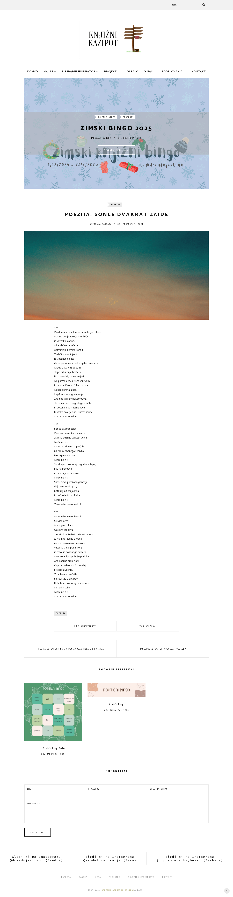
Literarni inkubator (78, 71)
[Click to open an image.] (116, 275)
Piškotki (114, 877)
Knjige (48, 71)
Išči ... (175, 4)
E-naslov (95, 789)
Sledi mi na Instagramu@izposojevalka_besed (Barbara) (190, 858)
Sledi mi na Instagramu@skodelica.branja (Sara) (109, 858)
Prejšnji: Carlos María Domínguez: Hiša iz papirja (70, 649)
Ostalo (133, 71)
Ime (30, 789)
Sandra (83, 877)
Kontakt (199, 71)
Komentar (34, 803)
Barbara (115, 204)
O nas (148, 71)
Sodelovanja (172, 71)
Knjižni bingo (106, 117)
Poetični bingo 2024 (53, 748)
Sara (98, 877)
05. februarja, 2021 (130, 224)
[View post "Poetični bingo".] (116, 690)
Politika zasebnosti (141, 877)
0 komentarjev (87, 626)
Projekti (111, 71)
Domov (32, 71)
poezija (60, 613)
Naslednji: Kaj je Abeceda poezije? (163, 649)
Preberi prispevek (117, 150)
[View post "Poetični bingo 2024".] (53, 712)
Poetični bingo (116, 704)
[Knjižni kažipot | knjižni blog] (116, 39)
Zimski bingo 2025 (116, 128)
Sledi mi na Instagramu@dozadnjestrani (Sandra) (36, 858)
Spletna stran (159, 789)
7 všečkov (149, 626)
